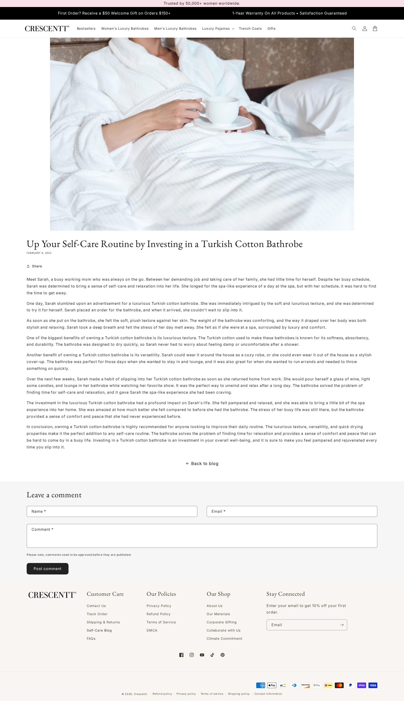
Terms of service (212, 693)
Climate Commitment (224, 638)
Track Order (97, 614)
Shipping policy (239, 693)
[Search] (354, 28)
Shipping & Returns (103, 622)
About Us (215, 606)
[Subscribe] (342, 624)
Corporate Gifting (222, 622)
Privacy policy (186, 693)
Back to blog (205, 463)
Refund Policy (158, 614)
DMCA (152, 630)
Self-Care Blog (99, 630)
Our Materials (218, 614)
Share (37, 266)
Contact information (268, 693)
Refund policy (162, 693)
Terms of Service (161, 622)
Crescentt (140, 694)
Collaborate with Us (224, 630)
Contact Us (96, 606)
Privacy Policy (159, 606)
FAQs (91, 638)
